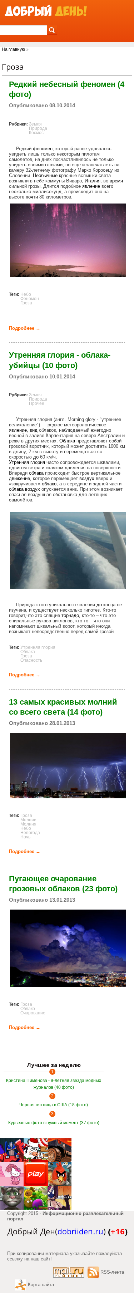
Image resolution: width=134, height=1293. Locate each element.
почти (32, 197)
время (116, 180)
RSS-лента (112, 1272)
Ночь (25, 837)
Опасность (31, 660)
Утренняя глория (27, 462)
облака (36, 473)
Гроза (26, 303)
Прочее (36, 403)
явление (91, 186)
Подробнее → (24, 328)
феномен (43, 148)
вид (34, 430)
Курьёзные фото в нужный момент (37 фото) (53, 1123)
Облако (27, 1009)
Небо (25, 294)
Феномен (29, 299)
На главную (13, 49)
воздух (86, 478)
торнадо (70, 615)
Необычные (45, 175)
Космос (36, 133)
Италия (92, 180)
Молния (28, 824)
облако (49, 483)
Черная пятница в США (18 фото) (53, 1105)
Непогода (30, 833)
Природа (38, 128)
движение (19, 478)
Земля (35, 124)
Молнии (28, 820)
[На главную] (45, 11)
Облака (67, 441)
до (36, 457)
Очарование (32, 1013)
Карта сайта (41, 1284)
